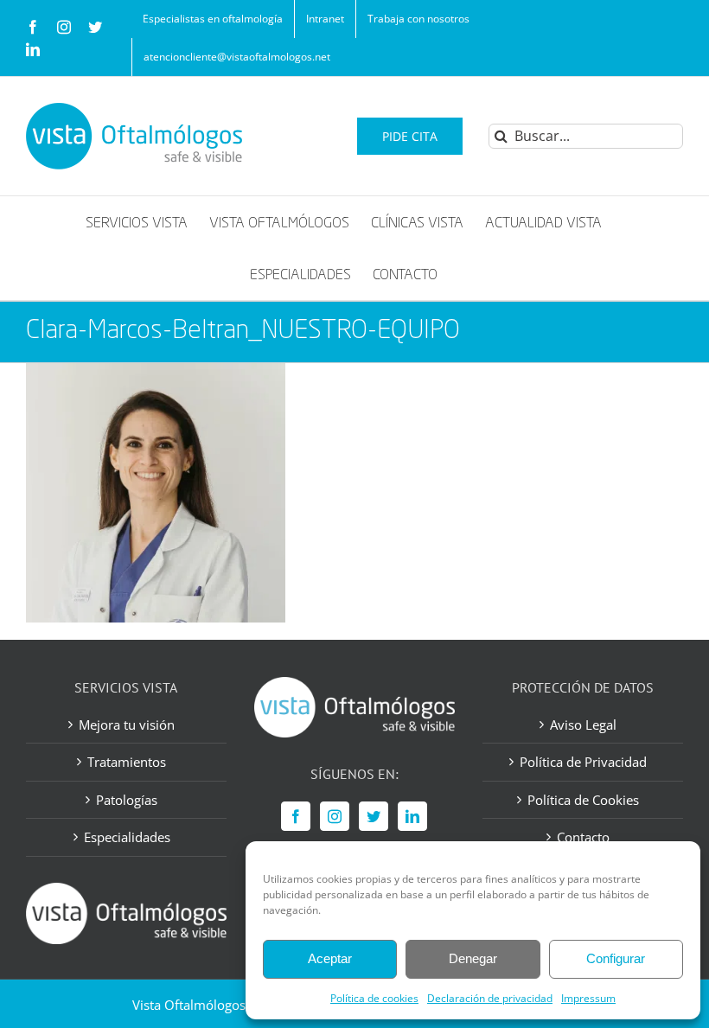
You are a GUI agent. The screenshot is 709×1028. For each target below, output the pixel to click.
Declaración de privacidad (490, 998)
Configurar (615, 958)
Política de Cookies (583, 799)
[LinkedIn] (412, 816)
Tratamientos (126, 761)
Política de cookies (374, 998)
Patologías (126, 799)
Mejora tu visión (127, 724)
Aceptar (330, 958)
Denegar (473, 958)
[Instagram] (334, 816)
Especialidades (127, 837)
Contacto (583, 837)
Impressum (588, 998)
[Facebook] (295, 816)
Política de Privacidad (583, 761)
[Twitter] (373, 816)
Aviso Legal (583, 724)
